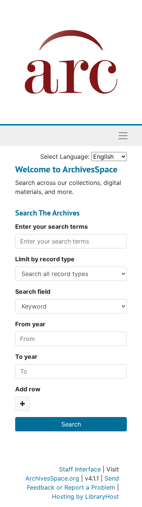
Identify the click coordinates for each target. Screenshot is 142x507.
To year (26, 356)
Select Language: (64, 156)
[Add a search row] (22, 404)
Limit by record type (45, 259)
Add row (28, 389)
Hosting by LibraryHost (85, 496)
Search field (32, 291)
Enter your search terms (51, 226)
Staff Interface (80, 469)
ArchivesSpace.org (52, 478)
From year (30, 324)
